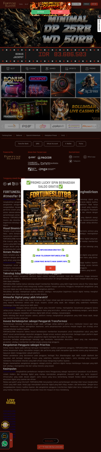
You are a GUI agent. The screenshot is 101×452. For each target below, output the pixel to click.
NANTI (60, 12)
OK (50, 268)
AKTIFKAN (40, 12)
